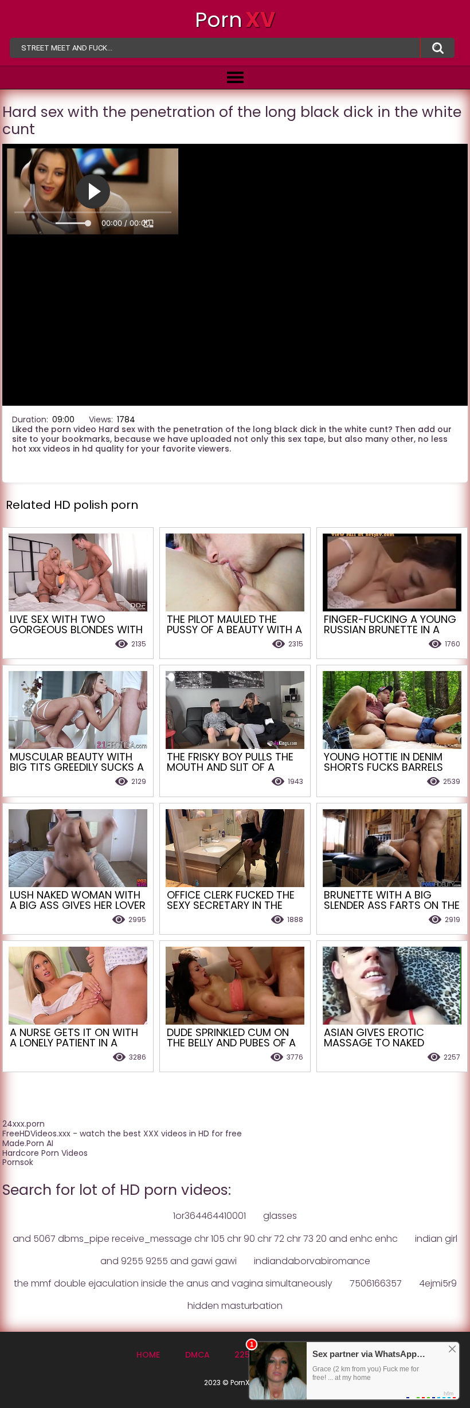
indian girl (436, 1238)
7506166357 (376, 1283)
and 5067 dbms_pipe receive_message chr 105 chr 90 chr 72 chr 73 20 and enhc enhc (205, 1238)
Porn (235, 19)
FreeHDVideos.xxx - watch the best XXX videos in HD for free (122, 1133)
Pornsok (17, 1162)
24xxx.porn (23, 1123)
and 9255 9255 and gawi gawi (168, 1261)
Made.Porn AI (27, 1143)
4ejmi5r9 (438, 1283)
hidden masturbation (235, 1305)
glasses (280, 1215)
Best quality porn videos (437, 48)
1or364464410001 (209, 1215)
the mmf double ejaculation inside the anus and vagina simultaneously (173, 1283)
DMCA (197, 1354)
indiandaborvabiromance (312, 1261)
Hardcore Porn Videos (45, 1153)
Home (148, 1354)
